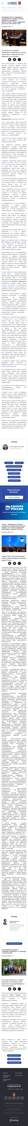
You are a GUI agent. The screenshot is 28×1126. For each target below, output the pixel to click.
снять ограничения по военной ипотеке (14, 217)
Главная (3, 7)
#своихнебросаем (14, 473)
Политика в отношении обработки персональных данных (14, 1111)
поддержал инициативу (18, 119)
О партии (5, 1073)
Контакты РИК (19, 1075)
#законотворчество (14, 477)
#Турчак (19, 462)
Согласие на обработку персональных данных (14, 1113)
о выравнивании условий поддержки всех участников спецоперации (14, 79)
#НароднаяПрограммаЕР (14, 943)
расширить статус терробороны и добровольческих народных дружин (14, 243)
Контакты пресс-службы (7, 1080)
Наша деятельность (12, 7)
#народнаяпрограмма (14, 1062)
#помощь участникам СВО (14, 466)
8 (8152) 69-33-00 (14, 1086)
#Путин (9, 462)
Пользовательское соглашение (14, 1108)
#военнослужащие (14, 480)
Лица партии (18, 1073)
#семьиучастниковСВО (14, 470)
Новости (20, 7)
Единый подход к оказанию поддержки (12, 138)
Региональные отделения (6, 1076)
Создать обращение (14, 497)
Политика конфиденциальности (14, 1109)
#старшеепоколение (14, 1059)
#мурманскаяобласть (14, 1055)
